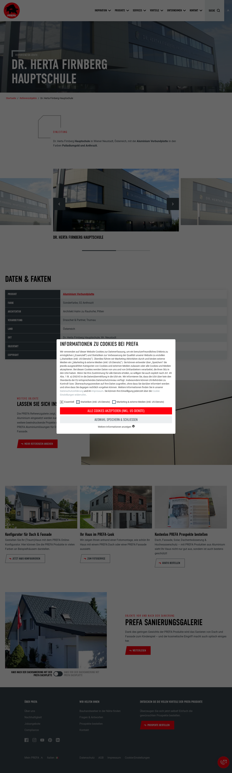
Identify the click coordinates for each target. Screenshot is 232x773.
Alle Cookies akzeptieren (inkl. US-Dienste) (116, 411)
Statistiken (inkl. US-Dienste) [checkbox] (95, 401)
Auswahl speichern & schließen (116, 419)
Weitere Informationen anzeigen (115, 426)
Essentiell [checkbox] (69, 401)
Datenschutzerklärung (71, 391)
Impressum (97, 391)
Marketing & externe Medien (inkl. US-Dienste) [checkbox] (140, 401)
